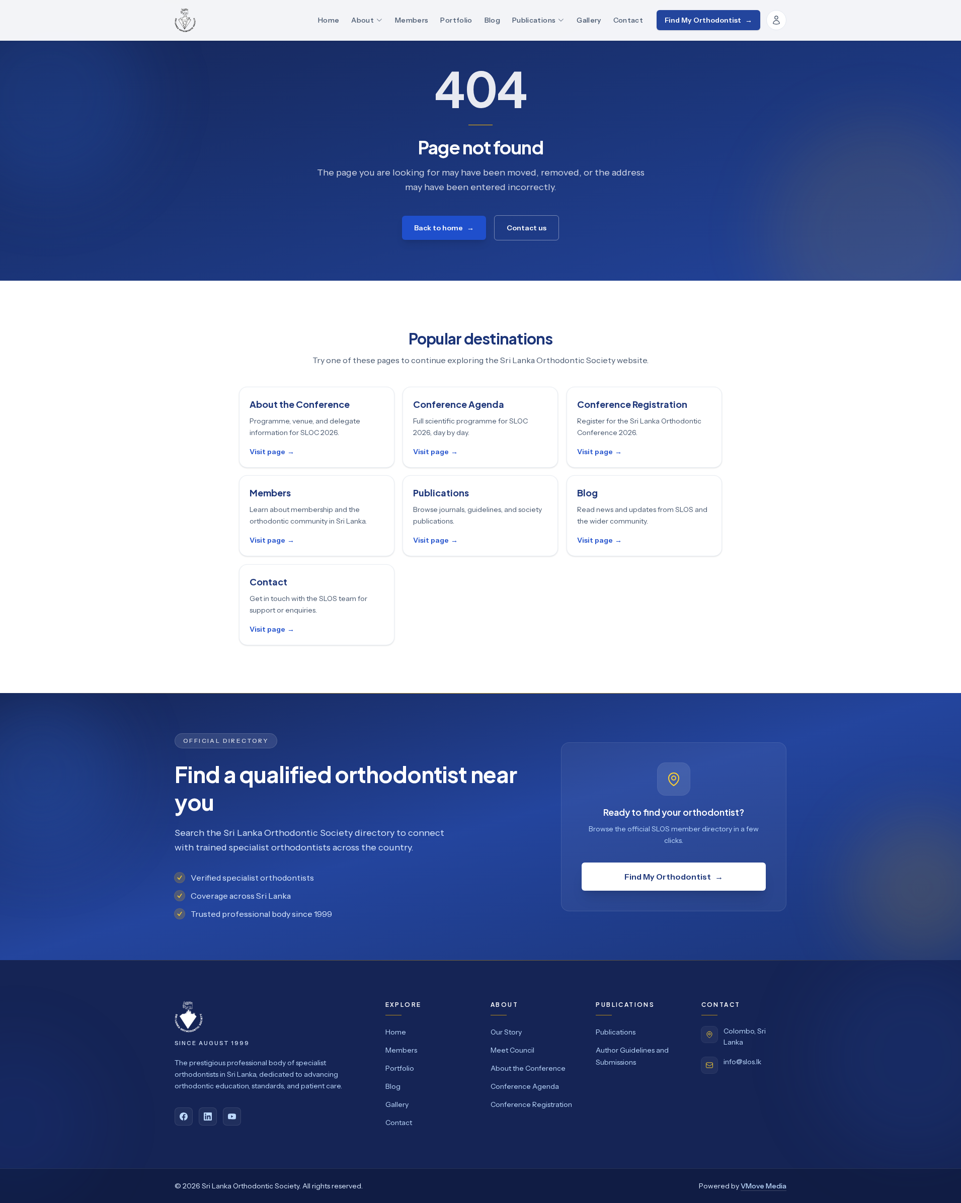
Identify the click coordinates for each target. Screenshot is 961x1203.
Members (411, 20)
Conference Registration (531, 1104)
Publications (533, 20)
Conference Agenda (525, 1086)
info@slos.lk (742, 1061)
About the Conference (528, 1068)
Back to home (444, 227)
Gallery (589, 20)
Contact (628, 20)
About (362, 20)
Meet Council (512, 1050)
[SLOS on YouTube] (232, 1116)
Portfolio (456, 20)
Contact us (526, 227)
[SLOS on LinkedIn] (208, 1116)
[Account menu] (776, 20)
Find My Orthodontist (708, 20)
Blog (492, 20)
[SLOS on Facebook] (184, 1116)
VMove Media (763, 1185)
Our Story (506, 1032)
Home (328, 20)
